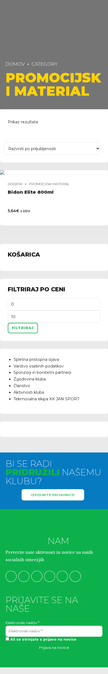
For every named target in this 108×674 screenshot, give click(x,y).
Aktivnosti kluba (29, 392)
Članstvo (22, 385)
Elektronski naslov (22, 623)
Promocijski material (49, 184)
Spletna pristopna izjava (36, 359)
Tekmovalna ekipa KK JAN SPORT (46, 398)
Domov (15, 64)
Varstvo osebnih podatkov (39, 366)
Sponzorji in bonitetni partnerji (42, 372)
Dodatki (15, 184)
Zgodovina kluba (30, 379)
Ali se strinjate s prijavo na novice (42, 639)
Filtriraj (23, 328)
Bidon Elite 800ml (30, 192)
